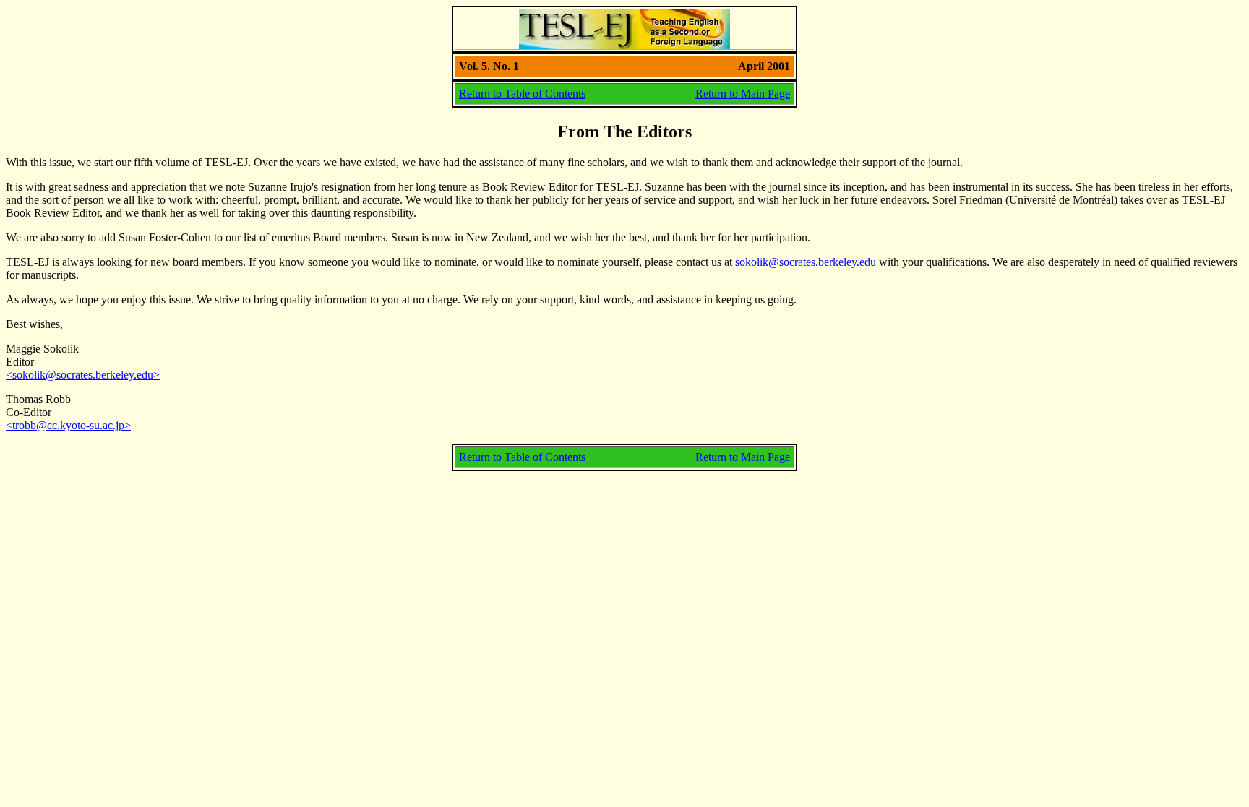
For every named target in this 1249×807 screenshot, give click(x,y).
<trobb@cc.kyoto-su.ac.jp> (68, 425)
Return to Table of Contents (522, 93)
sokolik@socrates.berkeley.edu (805, 262)
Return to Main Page (742, 93)
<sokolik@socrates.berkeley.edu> (83, 374)
